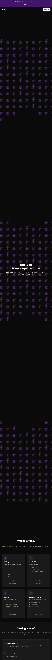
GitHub (37, 546)
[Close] (51, 3)
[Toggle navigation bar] (3, 9)
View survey (25, 4)
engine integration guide (13, 656)
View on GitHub (12, 583)
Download (46, 9)
